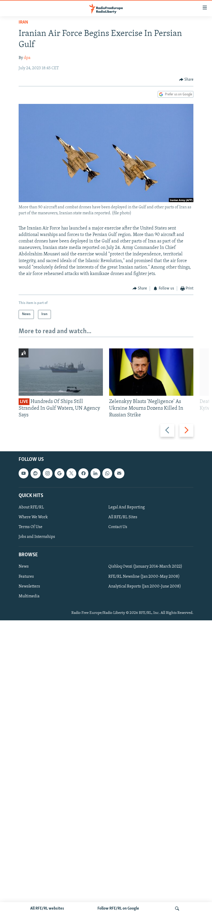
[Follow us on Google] (59, 473)
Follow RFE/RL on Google (118, 908)
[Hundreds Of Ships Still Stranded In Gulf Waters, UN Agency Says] (61, 372)
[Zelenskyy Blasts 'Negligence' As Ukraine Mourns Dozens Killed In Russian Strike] (151, 372)
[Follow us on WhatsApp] (107, 473)
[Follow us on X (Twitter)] (71, 473)
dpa (27, 58)
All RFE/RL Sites (122, 517)
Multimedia (29, 596)
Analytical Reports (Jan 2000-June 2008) (144, 586)
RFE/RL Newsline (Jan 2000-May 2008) (144, 576)
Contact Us (117, 527)
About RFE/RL (31, 507)
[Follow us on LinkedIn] (95, 473)
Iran (23, 22)
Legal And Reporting (126, 507)
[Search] (177, 908)
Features (26, 576)
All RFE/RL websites (47, 908)
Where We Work (33, 517)
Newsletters (29, 586)
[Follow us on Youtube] (23, 473)
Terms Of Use (30, 527)
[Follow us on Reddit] (35, 473)
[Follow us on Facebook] (83, 473)
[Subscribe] (119, 473)
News (24, 567)
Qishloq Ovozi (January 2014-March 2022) (145, 567)
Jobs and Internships (37, 537)
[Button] (186, 79)
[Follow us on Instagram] (47, 473)
